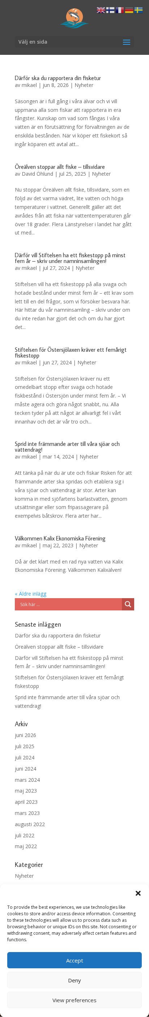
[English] (101, 9)
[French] (120, 9)
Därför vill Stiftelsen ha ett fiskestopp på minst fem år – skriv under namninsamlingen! (70, 257)
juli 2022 (24, 835)
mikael (29, 85)
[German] (129, 9)
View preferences (74, 1000)
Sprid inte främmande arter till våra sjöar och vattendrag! (67, 446)
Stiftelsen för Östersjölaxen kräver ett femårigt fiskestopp (71, 352)
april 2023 (26, 801)
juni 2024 (25, 768)
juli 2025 (24, 746)
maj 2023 (26, 790)
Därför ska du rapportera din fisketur (58, 78)
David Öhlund (37, 173)
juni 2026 (25, 735)
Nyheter (83, 85)
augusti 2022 (30, 824)
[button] (138, 893)
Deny (74, 980)
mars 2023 (27, 813)
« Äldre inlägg (30, 593)
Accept (74, 960)
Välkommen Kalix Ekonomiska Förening (60, 538)
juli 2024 (24, 757)
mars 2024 (27, 779)
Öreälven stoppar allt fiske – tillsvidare (60, 166)
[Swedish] (139, 9)
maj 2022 (26, 846)
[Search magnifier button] (128, 604)
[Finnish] (110, 9)
